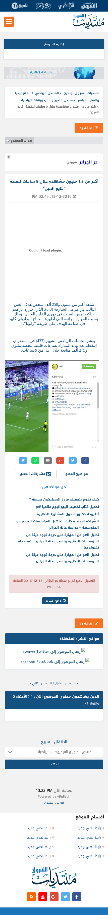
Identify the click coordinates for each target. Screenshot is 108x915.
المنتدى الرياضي (47, 93)
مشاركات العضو (33, 474)
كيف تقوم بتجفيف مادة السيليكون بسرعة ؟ (64, 499)
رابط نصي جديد (89, 828)
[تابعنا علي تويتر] (65, 896)
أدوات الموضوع (21, 140)
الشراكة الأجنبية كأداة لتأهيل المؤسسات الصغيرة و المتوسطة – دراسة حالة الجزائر (57, 524)
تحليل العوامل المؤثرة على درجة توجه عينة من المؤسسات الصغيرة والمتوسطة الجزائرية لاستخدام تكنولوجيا (58, 541)
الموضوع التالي (42, 683)
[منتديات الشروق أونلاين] (88, 28)
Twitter (29, 651)
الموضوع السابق (65, 683)
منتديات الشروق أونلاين (81, 93)
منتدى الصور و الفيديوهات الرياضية (47, 100)
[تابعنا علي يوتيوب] (42, 896)
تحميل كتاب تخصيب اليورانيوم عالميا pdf (67, 507)
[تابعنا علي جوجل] (54, 896)
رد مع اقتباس (54, 600)
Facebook (27, 662)
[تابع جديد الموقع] (31, 896)
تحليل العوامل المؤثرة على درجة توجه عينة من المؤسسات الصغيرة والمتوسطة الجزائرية (62, 558)
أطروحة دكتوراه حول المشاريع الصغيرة (68, 514)
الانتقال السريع (54, 742)
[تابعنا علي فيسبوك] (76, 896)
